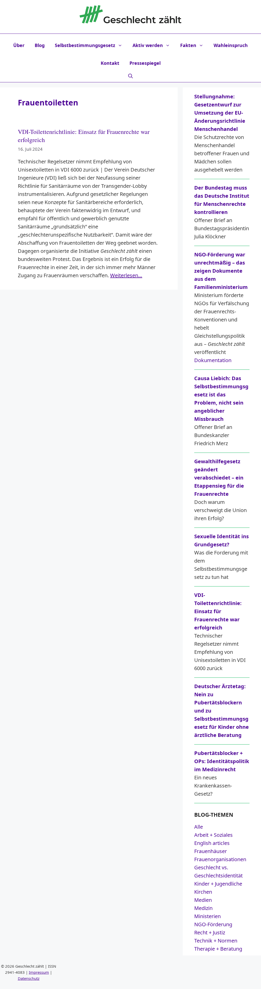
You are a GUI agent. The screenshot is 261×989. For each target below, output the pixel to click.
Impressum (39, 972)
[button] (130, 75)
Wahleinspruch (231, 45)
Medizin (203, 908)
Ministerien (207, 916)
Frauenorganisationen (220, 859)
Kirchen (203, 891)
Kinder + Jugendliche (218, 883)
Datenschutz (29, 978)
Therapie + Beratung (218, 948)
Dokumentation (212, 360)
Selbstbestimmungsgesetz (85, 45)
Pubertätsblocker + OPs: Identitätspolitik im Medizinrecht (221, 761)
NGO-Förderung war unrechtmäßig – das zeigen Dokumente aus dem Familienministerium (221, 270)
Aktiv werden (148, 45)
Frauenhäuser (210, 851)
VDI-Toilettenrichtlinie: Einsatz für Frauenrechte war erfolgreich (84, 136)
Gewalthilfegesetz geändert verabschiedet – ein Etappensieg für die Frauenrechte (219, 477)
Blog (40, 45)
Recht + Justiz (209, 932)
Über (18, 45)
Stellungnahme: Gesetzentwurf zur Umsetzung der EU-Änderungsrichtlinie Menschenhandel (219, 112)
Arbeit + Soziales (213, 834)
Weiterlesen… (126, 275)
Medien (203, 900)
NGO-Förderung (213, 924)
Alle (198, 826)
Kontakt (110, 63)
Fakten (188, 45)
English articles (212, 843)
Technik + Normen (215, 940)
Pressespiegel (145, 63)
